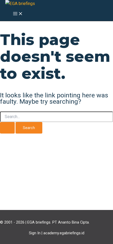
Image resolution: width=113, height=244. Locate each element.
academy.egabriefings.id (63, 233)
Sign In (34, 233)
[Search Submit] (7, 128)
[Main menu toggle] (17, 14)
